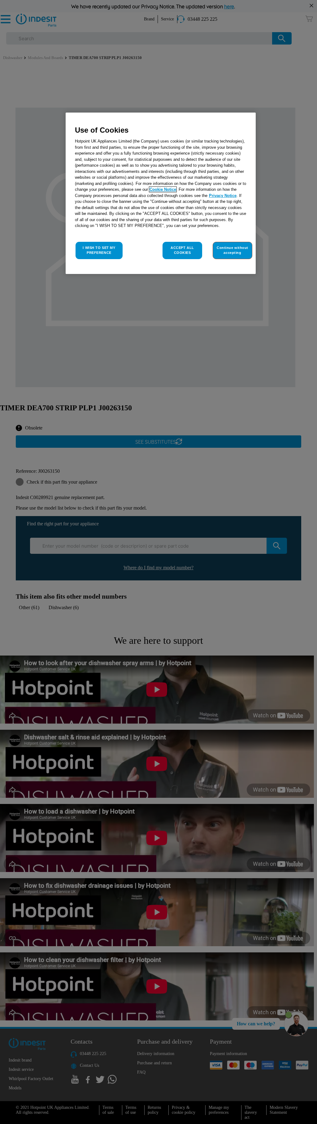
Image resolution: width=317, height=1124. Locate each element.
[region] (161, 193)
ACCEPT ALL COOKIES (182, 250)
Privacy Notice (223, 195)
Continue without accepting (232, 250)
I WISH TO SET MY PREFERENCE (99, 250)
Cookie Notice (163, 189)
